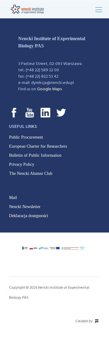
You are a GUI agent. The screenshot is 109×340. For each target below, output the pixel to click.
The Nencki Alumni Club (30, 173)
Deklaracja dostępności (28, 215)
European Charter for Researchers (38, 146)
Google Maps (49, 89)
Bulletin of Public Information (35, 155)
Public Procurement (26, 137)
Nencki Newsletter (25, 206)
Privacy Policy (21, 164)
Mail (13, 197)
